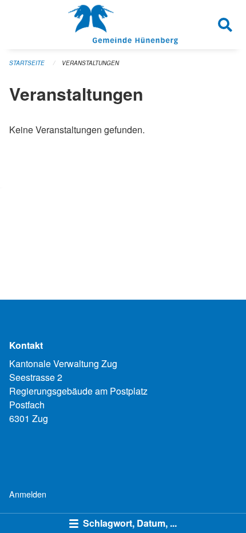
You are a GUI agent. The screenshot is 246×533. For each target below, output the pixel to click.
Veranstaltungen (90, 63)
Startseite (27, 63)
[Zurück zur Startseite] (123, 24)
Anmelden (27, 494)
